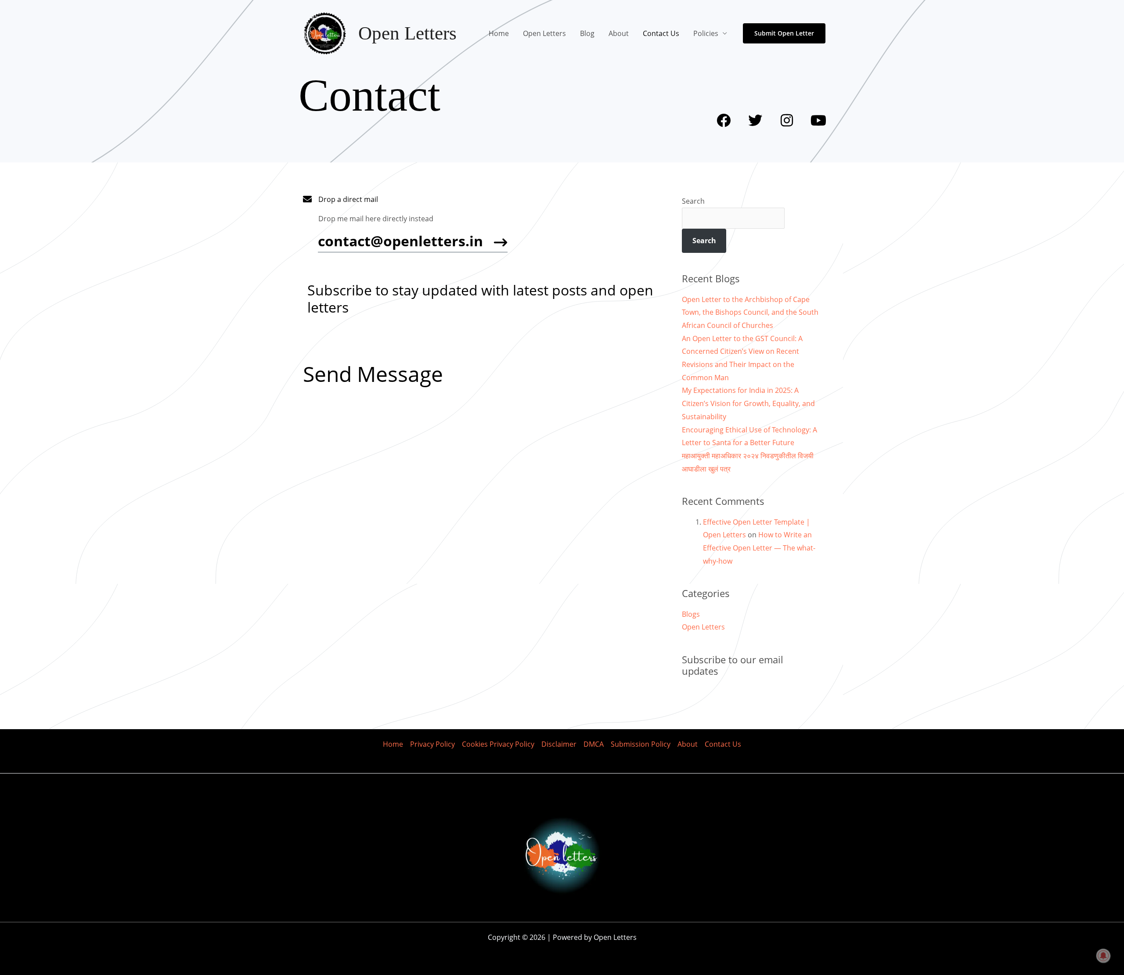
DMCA (594, 744)
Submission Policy (640, 744)
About (619, 33)
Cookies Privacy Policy (498, 744)
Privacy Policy (432, 744)
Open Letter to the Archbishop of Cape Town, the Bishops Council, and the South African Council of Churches (750, 312)
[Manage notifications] (1103, 956)
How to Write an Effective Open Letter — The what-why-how (759, 547)
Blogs (691, 614)
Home (499, 33)
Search (693, 201)
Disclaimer (558, 744)
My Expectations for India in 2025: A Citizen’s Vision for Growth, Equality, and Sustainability (748, 403)
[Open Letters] (325, 32)
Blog (587, 33)
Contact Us (661, 33)
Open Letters (407, 33)
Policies (705, 33)
